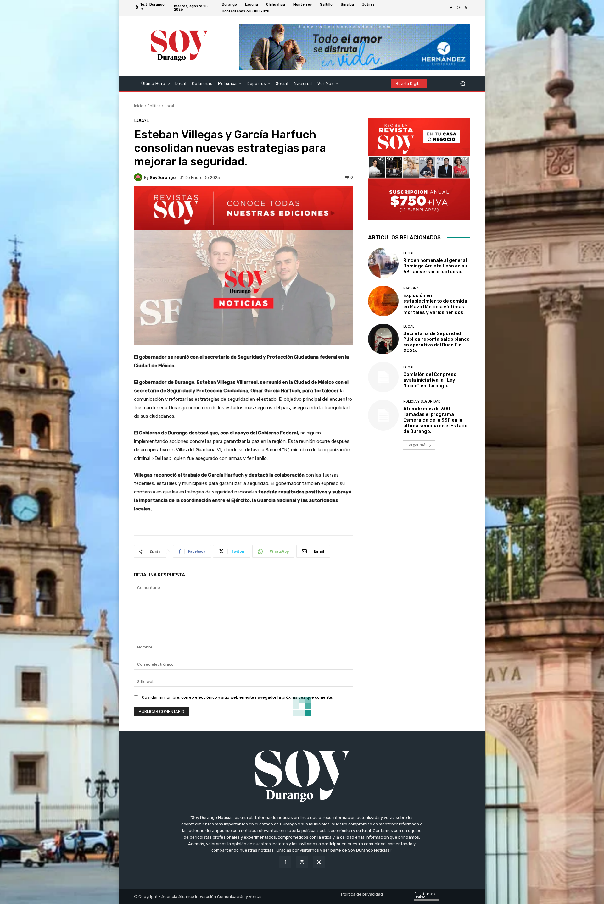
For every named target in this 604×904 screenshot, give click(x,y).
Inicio (138, 105)
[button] (462, 83)
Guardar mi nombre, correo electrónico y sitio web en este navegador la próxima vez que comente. (237, 697)
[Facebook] (451, 8)
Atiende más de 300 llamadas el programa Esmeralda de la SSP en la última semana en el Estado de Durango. (435, 420)
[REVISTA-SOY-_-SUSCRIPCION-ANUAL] (419, 169)
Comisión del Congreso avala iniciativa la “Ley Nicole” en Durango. (429, 380)
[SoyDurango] (139, 177)
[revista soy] (243, 208)
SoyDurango (163, 177)
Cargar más (416, 445)
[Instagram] (458, 8)
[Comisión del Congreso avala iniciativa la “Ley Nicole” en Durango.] (383, 377)
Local (169, 105)
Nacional (412, 288)
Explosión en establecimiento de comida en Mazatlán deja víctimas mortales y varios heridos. (435, 304)
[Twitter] (466, 8)
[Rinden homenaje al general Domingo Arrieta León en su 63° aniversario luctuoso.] (383, 263)
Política (154, 105)
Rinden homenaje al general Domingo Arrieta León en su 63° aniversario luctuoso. (435, 265)
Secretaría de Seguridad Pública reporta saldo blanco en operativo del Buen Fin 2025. (436, 342)
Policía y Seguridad (422, 401)
